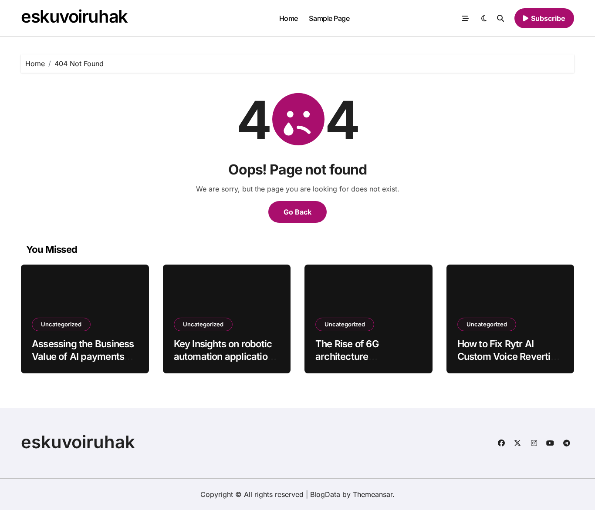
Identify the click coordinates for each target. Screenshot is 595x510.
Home (288, 18)
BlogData (325, 494)
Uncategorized (61, 324)
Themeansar (372, 494)
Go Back (297, 212)
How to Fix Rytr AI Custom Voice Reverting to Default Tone (509, 356)
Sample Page (329, 18)
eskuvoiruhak (74, 16)
